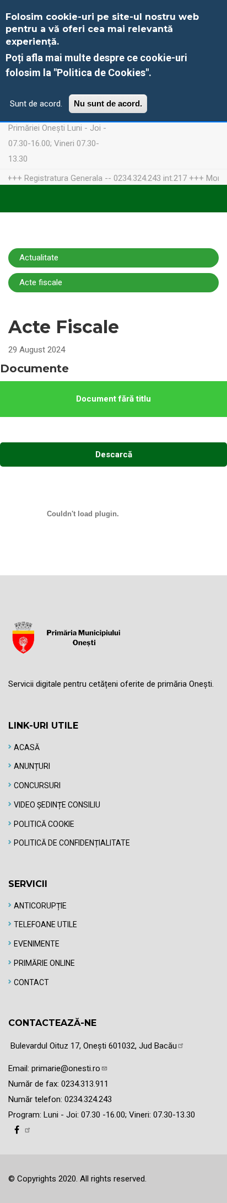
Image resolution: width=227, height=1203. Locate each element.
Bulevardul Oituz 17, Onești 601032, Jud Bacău (93, 1046)
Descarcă (113, 454)
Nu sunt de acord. (108, 103)
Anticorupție (40, 905)
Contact (31, 982)
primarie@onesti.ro (65, 1068)
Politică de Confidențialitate (72, 842)
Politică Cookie (44, 824)
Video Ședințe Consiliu (57, 804)
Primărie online (44, 963)
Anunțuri (32, 766)
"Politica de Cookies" (101, 72)
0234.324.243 (88, 1099)
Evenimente (37, 943)
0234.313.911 (85, 1084)
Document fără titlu (113, 399)
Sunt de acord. (36, 104)
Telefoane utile (45, 924)
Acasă (27, 747)
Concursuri (37, 785)
